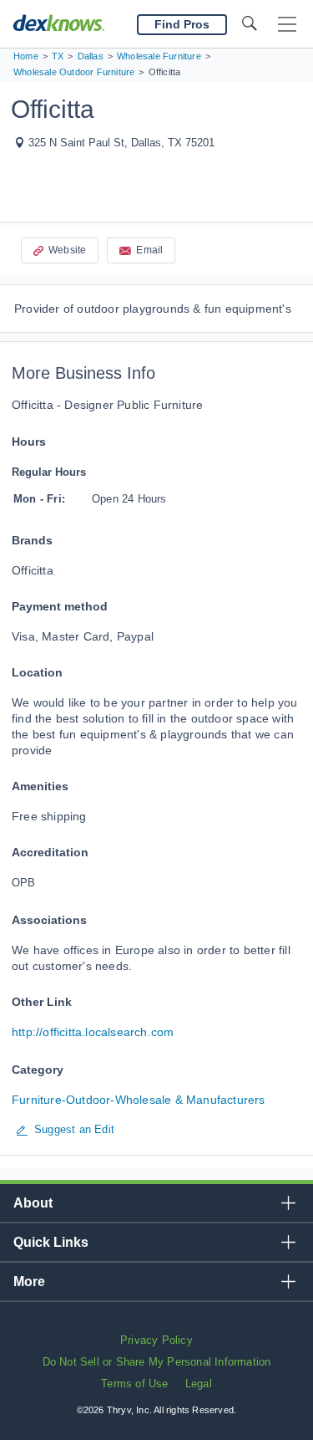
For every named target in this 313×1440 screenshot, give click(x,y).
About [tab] (33, 1203)
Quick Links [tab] (50, 1242)
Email (149, 250)
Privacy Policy (156, 1340)
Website (67, 250)
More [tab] (29, 1281)
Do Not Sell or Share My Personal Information (157, 1362)
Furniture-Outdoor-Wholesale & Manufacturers (138, 1099)
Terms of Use (134, 1383)
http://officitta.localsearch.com (93, 1032)
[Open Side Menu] (287, 25)
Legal (198, 1383)
